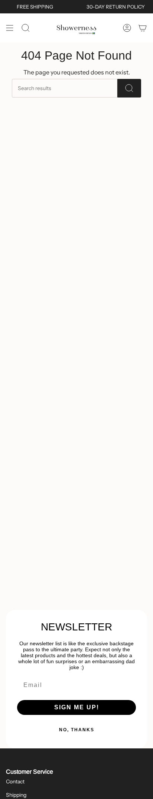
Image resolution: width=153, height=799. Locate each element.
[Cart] (142, 28)
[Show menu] (9, 28)
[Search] (129, 88)
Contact (15, 781)
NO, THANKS (76, 729)
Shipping (16, 795)
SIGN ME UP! (76, 707)
